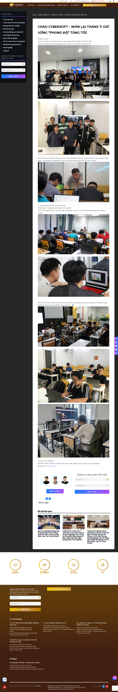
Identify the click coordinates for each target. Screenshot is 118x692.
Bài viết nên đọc (8, 29)
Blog (35, 15)
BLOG (71, 1)
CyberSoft (38, 686)
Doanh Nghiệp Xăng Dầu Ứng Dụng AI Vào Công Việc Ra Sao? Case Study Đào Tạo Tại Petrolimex (49, 533)
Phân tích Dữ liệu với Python (66, 689)
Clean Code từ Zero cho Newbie (14, 41)
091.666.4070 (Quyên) (19, 629)
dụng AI (6, 51)
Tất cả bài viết (8, 19)
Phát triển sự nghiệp (10, 38)
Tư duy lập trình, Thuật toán (69, 687)
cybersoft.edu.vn (51, 466)
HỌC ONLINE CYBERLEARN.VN (81, 1)
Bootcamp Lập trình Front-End (55, 686)
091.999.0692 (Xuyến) (64, 627)
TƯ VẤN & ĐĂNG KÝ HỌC (59, 589)
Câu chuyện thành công (11, 35)
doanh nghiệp (8, 48)
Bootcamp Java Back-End (54, 687)
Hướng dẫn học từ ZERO (11, 26)
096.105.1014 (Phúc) (19, 627)
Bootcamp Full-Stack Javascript (71, 686)
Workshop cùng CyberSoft (12, 44)
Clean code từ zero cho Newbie (14, 23)
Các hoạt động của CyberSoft (13, 32)
